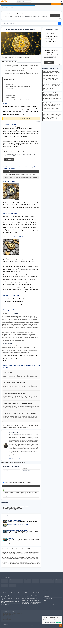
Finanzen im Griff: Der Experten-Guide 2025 (29, 598)
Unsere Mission (46, 596)
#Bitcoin (4, 425)
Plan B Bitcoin (10, 538)
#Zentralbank (5, 427)
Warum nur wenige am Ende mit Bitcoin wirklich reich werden (10, 599)
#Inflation (20, 427)
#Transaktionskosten (13, 427)
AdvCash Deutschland (5, 604)
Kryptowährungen (27, 259)
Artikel (3, 61)
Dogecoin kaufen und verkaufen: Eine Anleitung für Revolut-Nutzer (10, 602)
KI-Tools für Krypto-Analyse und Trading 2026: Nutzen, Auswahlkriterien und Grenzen (31, 593)
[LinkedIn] (10, 458)
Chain (16, 229)
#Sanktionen (16, 425)
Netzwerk (20, 279)
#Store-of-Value (30, 425)
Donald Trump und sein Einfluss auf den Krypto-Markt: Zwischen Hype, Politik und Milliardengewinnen (31, 603)
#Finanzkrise (9, 425)
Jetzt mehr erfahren (55, 15)
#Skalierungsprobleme (27, 427)
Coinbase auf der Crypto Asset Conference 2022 (12, 507)
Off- (14, 229)
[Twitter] (14, 458)
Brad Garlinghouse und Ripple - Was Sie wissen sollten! (18, 530)
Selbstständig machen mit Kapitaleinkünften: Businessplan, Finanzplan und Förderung (30, 596)
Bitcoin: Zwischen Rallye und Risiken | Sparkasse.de (17, 298)
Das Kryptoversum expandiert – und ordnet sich (12, 508)
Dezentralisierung (13, 174)
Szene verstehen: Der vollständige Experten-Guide (31, 600)
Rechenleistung (6, 279)
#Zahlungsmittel (22, 425)
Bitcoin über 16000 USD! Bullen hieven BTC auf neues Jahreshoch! (16, 506)
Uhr (26, 266)
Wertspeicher (19, 111)
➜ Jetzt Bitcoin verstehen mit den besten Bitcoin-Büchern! (16, 118)
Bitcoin (32, 106)
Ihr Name (4, 468)
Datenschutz (45, 594)
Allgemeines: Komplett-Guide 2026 (14, 520)
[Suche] (30, 1)
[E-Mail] (19, 458)
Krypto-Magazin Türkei (7, 619)
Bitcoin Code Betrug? (7, 510)
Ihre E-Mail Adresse (25, 468)
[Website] (17, 458)
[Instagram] (12, 458)
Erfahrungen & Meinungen (11, 61)
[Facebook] (9, 458)
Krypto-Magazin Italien (7, 618)
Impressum (45, 592)
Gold (27, 111)
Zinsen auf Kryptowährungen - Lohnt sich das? (12, 512)
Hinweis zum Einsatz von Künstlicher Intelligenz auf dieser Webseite (14, 462)
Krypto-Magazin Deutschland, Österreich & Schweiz (12, 613)
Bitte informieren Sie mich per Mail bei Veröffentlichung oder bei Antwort (17, 482)
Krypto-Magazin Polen (7, 615)
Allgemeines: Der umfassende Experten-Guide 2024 (17, 524)
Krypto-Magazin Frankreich (8, 614)
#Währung (36, 425)
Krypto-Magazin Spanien (7, 616)
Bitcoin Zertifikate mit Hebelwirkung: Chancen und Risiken (10, 593)
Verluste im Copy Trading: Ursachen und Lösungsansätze (8, 596)
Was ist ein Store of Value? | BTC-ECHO (13, 301)
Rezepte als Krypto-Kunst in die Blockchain (11, 509)
